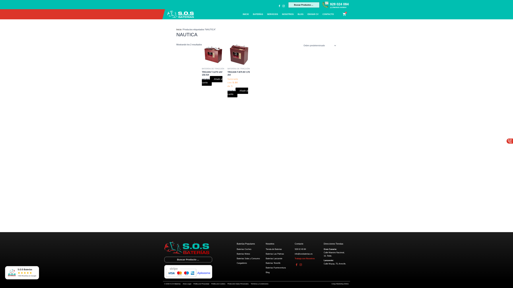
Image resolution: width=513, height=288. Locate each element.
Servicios (272, 14)
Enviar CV (313, 14)
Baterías (258, 14)
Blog (301, 14)
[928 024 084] (325, 4)
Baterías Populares (246, 244)
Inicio (246, 14)
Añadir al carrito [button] (212, 81)
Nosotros (288, 14)
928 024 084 (339, 4)
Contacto (328, 14)
